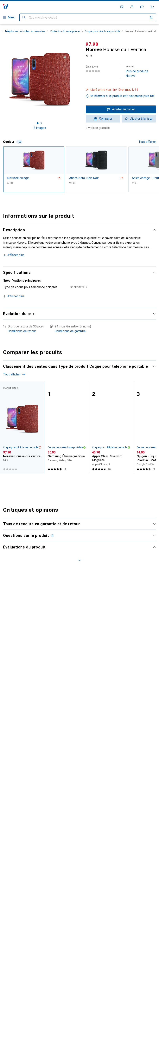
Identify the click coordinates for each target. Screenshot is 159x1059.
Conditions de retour (22, 331)
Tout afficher (147, 142)
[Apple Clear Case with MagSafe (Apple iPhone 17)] (111, 427)
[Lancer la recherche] (24, 17)
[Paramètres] (122, 6)
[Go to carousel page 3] (79, 481)
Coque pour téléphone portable (102, 31)
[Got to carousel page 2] (41, 123)
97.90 (92, 44)
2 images (40, 128)
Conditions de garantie (70, 331)
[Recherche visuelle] (151, 17)
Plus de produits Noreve (137, 71)
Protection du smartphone (65, 31)
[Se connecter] (132, 6)
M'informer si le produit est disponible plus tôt (122, 96)
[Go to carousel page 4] (82, 481)
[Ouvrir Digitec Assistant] (142, 6)
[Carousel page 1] (73, 481)
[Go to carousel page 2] (76, 481)
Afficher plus (15, 255)
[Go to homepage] (5, 6)
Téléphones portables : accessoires (25, 31)
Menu (11, 17)
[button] (121, 89)
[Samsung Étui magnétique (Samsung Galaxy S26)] (67, 427)
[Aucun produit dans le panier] (152, 6)
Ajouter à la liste (141, 118)
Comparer (105, 118)
